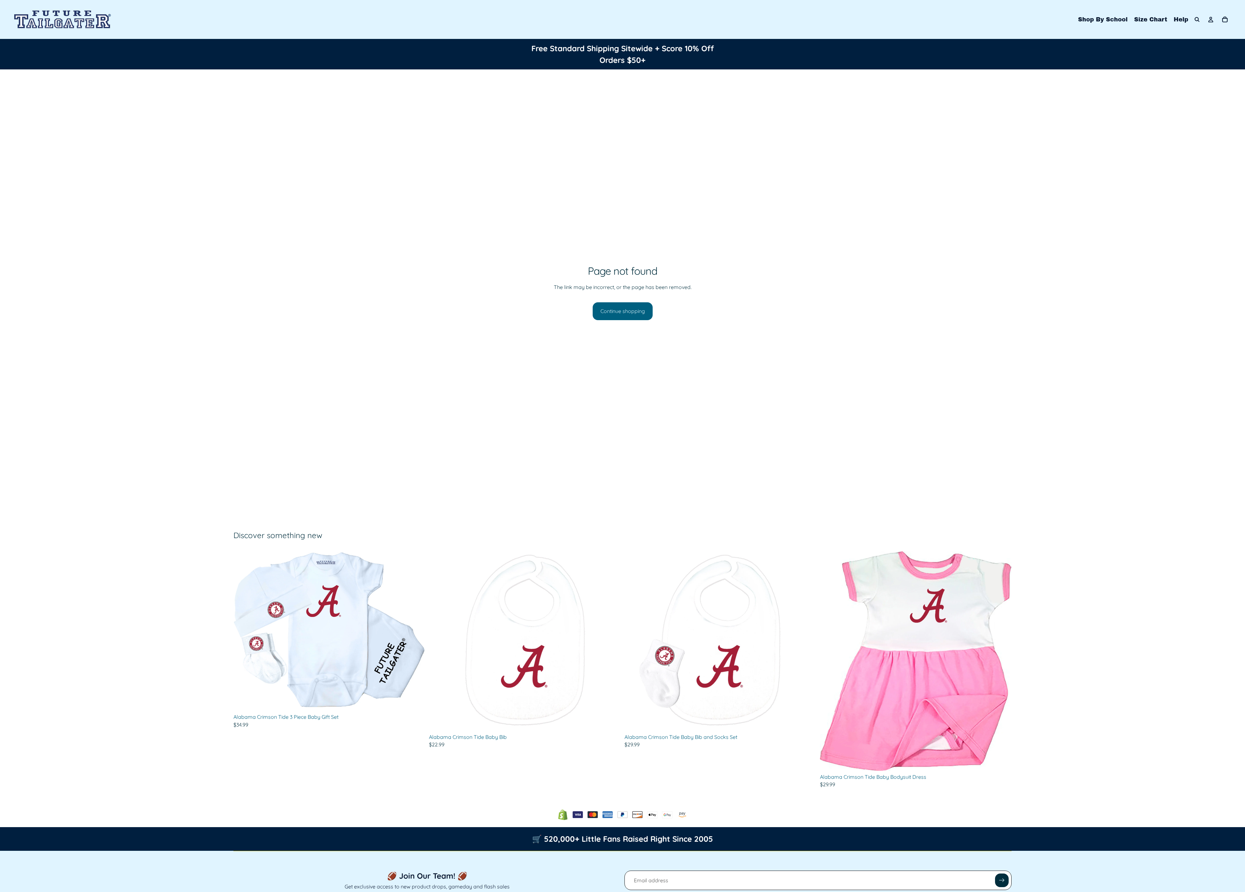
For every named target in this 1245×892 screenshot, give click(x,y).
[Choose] (415, 701)
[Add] (610, 721)
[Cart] (1225, 19)
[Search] (1197, 19)
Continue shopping (622, 311)
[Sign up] (1002, 880)
